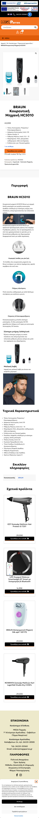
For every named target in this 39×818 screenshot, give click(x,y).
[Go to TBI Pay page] (15, 154)
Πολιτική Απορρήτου (19, 759)
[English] (8, 14)
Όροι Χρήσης (19, 762)
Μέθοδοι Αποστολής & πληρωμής (19, 765)
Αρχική (3, 43)
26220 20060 (21, 14)
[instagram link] (21, 775)
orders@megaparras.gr (22, 749)
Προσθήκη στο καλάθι (15, 151)
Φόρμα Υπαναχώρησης (19, 770)
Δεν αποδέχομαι (19, 806)
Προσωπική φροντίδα (25, 43)
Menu (7, 38)
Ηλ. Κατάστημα (12, 43)
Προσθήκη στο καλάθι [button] (18, 539)
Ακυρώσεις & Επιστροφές (20, 768)
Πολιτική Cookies (18, 815)
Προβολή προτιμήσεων (19, 811)
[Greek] (11, 14)
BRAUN (20, 478)
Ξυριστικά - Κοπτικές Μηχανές (22, 162)
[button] (36, 781)
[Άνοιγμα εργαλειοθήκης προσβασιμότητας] (30, 14)
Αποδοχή (19, 801)
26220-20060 (21, 746)
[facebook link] (17, 775)
